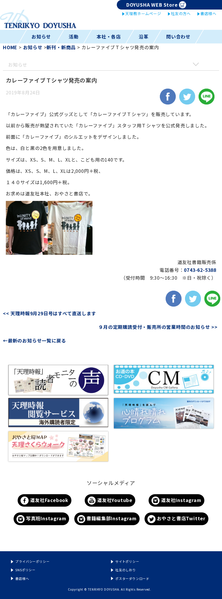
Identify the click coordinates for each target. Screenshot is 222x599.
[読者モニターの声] (58, 380)
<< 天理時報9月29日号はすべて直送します (52, 313)
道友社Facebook (49, 500)
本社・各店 (109, 36)
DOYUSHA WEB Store (152, 4)
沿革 (144, 36)
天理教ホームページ (143, 13)
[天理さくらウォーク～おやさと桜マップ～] (58, 446)
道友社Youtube (114, 500)
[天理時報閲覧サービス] (58, 412)
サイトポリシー (127, 561)
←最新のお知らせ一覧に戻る (34, 340)
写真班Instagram (45, 518)
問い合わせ (178, 36)
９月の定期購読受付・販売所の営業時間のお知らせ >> (158, 326)
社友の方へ (181, 13)
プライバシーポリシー (32, 561)
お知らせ (41, 36)
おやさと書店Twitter (181, 518)
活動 (74, 36)
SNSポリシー (25, 569)
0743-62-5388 (200, 269)
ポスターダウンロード (132, 578)
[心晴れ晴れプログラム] (164, 413)
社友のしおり (125, 569)
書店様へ (208, 13)
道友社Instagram (180, 500)
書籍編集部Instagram (111, 518)
